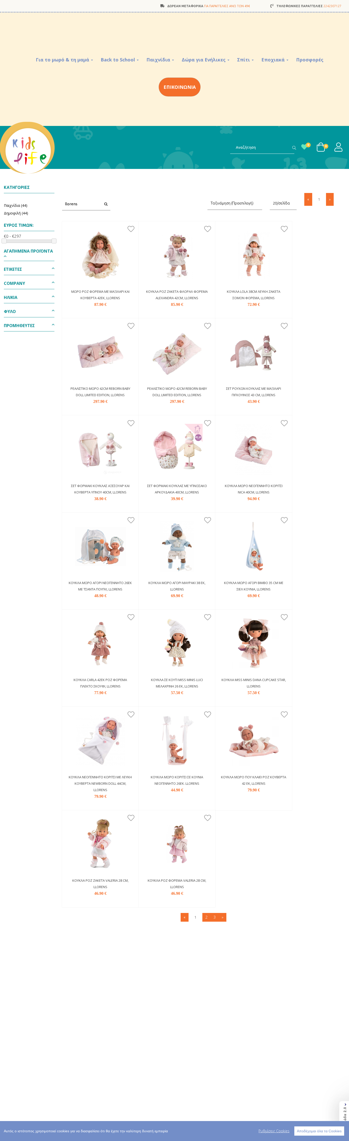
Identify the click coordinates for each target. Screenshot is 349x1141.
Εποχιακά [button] (273, 60)
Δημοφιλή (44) (16, 213)
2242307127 (332, 6)
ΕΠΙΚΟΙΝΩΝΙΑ (180, 87)
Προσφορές (309, 60)
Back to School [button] (118, 60)
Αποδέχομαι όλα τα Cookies (319, 1131)
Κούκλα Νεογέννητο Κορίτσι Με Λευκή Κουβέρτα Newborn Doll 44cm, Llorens (100, 783)
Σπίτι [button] (244, 60)
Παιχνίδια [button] (158, 60)
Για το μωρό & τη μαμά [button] (63, 60)
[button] (29, 254)
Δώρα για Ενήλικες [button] (204, 60)
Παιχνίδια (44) (15, 205)
